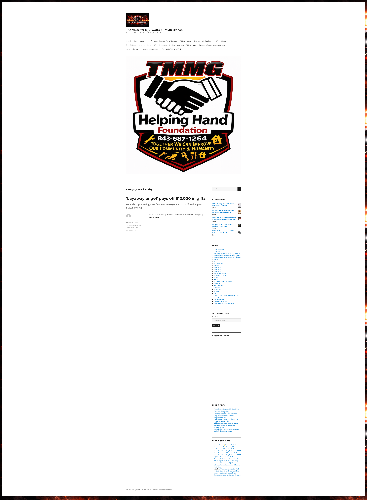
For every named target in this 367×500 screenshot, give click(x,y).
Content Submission (151, 49)
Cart (135, 41)
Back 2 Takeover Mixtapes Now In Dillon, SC (227, 257)
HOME (128, 41)
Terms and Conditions (220, 301)
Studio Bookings (219, 299)
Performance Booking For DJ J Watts (163, 41)
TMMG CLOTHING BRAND (171, 49)
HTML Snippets (176, 499)
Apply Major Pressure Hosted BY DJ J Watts (227, 253)
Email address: (216, 317)
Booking (216, 259)
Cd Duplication (218, 263)
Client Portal (217, 267)
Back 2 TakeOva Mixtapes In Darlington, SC (227, 255)
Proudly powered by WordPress (162, 490)
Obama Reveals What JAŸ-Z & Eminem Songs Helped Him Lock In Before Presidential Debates (225, 415)
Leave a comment (131, 230)
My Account (217, 283)
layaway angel (133, 227)
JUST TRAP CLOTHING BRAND (223, 281)
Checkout (216, 265)
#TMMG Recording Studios (164, 45)
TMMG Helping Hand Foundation (138, 45)
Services (180, 45)
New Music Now (132, 49)
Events (197, 41)
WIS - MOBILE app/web (133, 220)
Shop (142, 41)
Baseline (217, 287)
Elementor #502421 (220, 275)
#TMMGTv (217, 251)
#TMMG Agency (185, 41)
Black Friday (130, 225)
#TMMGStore (221, 41)
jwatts (215, 449)
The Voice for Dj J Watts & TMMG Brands (154, 30)
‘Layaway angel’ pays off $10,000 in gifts (166, 198)
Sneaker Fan (217, 445)
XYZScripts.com (191, 499)
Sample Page (217, 289)
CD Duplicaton (208, 41)
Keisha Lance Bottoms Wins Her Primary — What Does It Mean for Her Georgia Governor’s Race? (227, 425)
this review (217, 453)
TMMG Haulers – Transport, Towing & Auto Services (205, 45)
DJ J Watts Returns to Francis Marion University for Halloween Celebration (227, 465)
